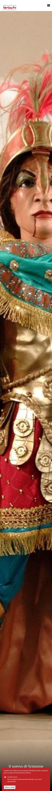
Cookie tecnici (12, 777)
